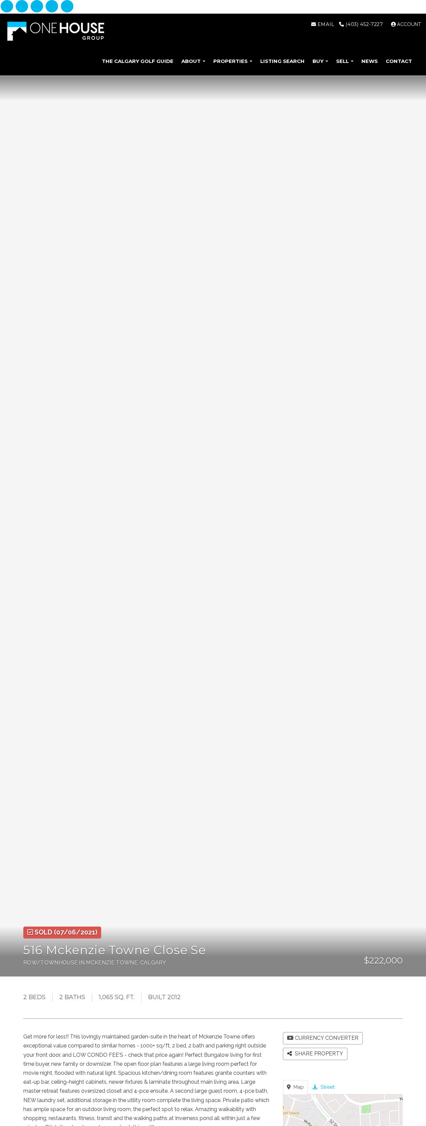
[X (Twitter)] (52, 7)
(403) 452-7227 (363, 24)
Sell (343, 61)
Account (408, 24)
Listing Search (282, 61)
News (369, 61)
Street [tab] (326, 1087)
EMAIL (325, 24)
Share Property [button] (318, 1053)
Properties (231, 61)
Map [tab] (298, 1087)
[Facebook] (7, 7)
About (191, 61)
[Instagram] (22, 7)
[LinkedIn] (37, 7)
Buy (319, 61)
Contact (399, 61)
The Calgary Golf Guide (137, 61)
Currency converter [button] (326, 1038)
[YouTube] (67, 7)
